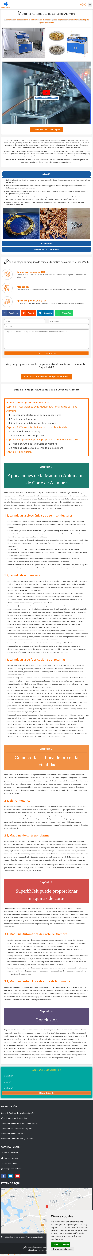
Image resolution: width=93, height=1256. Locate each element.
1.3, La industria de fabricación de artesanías (32, 423)
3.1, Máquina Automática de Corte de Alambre (33, 443)
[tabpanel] (46, 208)
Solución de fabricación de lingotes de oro (17, 1138)
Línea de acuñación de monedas (14, 1118)
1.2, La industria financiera (22, 419)
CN (81, 4)
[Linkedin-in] (10, 1176)
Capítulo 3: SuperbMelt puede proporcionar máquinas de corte (42, 439)
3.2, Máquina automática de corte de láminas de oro (36, 447)
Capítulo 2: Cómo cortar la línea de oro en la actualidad (37, 427)
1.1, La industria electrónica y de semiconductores (35, 414)
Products (29, 1250)
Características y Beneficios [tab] (46, 249)
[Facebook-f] (3, 1176)
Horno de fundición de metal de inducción (17, 1113)
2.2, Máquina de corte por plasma (26, 435)
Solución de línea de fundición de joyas (16, 1128)
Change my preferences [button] (63, 1249)
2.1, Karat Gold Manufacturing (24, 431)
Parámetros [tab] (46, 243)
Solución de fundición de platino (13, 1133)
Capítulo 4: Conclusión (19, 452)
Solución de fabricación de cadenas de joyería (19, 1123)
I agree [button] (55, 1244)
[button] (46, 98)
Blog (35, 1250)
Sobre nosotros (44, 1250)
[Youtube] (17, 1176)
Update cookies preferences (10, 1255)
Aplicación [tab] (46, 174)
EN (84, 4)
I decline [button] (65, 1244)
